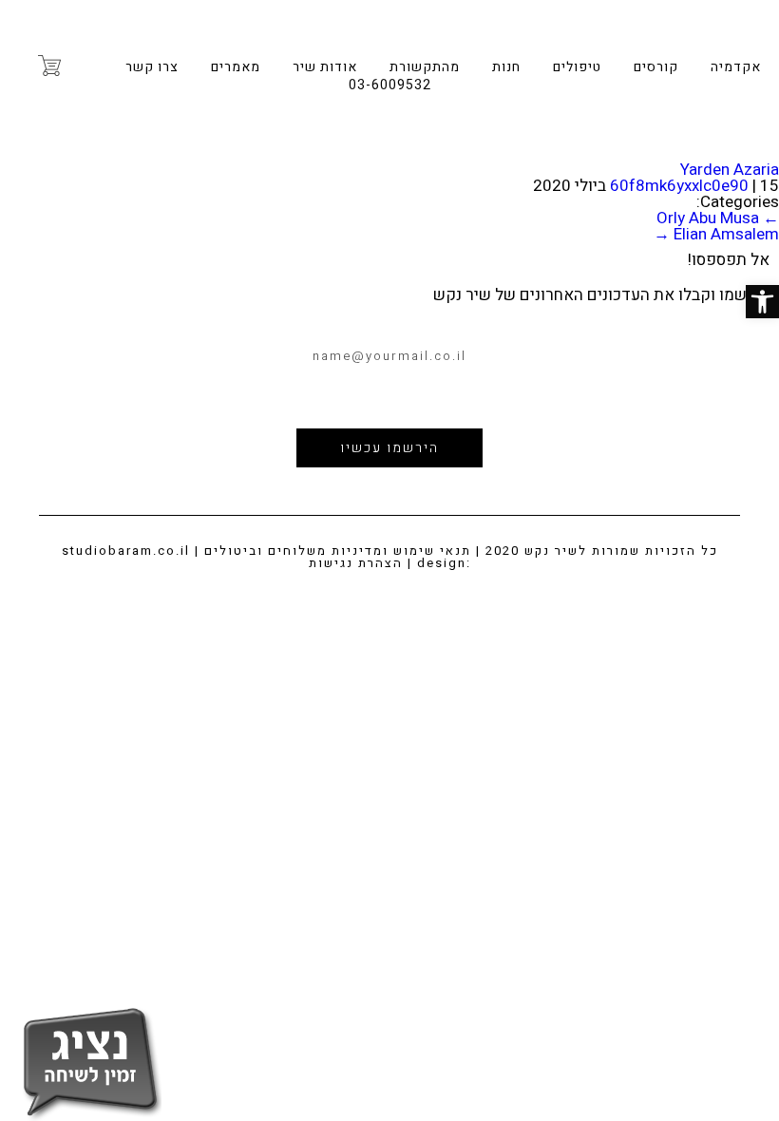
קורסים (656, 67)
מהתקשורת (425, 67)
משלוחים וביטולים (265, 550)
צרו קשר (152, 67)
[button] (762, 301)
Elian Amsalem (716, 234)
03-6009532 (390, 85)
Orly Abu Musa (717, 218)
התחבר (16, 64)
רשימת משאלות (89, 65)
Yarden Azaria (729, 169)
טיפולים (577, 67)
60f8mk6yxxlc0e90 (679, 186)
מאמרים (235, 67)
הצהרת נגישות (356, 563)
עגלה (49, 65)
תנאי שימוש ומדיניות (401, 550)
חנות (506, 67)
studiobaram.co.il (126, 550)
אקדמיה (736, 67)
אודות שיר (325, 67)
